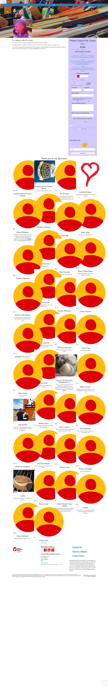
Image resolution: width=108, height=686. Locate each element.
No (88, 101)
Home (3, 2)
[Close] (107, 14)
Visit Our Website (79, 551)
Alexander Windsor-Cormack (70, 25)
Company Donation (88, 83)
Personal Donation (77, 83)
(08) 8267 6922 (44, 563)
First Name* (74, 87)
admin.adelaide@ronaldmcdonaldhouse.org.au (52, 564)
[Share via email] (64, 28)
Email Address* (75, 93)
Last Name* (86, 87)
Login (9, 2)
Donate (82, 80)
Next (86, 122)
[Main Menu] (0, 14)
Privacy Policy (78, 555)
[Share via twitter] (63, 28)
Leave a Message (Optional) (79, 103)
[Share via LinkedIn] (66, 28)
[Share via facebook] (62, 28)
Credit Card (83, 129)
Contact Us (77, 547)
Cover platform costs (75, 140)
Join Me (80, 25)
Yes (78, 101)
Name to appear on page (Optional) (80, 113)
